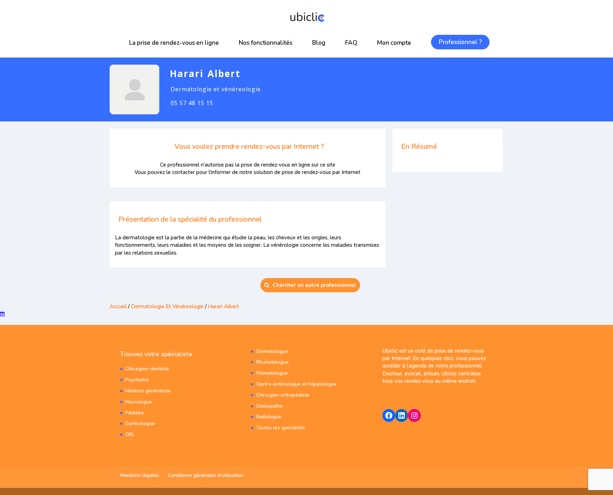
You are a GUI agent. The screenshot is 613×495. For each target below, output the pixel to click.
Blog (318, 43)
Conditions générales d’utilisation (205, 475)
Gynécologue (140, 423)
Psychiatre (137, 379)
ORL (130, 434)
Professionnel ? (460, 42)
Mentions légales (139, 475)
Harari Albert (223, 306)
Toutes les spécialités (280, 427)
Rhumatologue (272, 362)
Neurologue (138, 401)
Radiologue (268, 416)
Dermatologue (272, 351)
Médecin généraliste (148, 390)
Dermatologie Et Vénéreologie (167, 306)
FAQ (351, 43)
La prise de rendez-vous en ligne (174, 43)
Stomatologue (272, 373)
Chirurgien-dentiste (147, 368)
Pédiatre (134, 412)
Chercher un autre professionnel (314, 285)
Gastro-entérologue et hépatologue (296, 384)
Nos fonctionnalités (265, 43)
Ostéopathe (269, 406)
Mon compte (394, 43)
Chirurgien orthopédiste (282, 395)
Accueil (118, 306)
